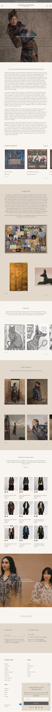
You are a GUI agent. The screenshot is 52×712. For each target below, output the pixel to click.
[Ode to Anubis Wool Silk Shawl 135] (26, 484)
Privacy (6, 692)
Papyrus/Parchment (35, 492)
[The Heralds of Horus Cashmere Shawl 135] (40, 508)
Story (28, 664)
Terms (5, 694)
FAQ (33, 634)
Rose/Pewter (7, 492)
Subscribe (36, 703)
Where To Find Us (31, 672)
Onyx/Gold (5, 492)
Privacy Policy (36, 695)
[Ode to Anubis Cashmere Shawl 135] (26, 508)
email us (45, 637)
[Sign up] (24, 635)
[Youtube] (36, 707)
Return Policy (7, 680)
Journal (29, 668)
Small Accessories (8, 672)
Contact (29, 674)
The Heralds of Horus (33, 172)
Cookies (6, 696)
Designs (6, 664)
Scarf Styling (30, 666)
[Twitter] (30, 707)
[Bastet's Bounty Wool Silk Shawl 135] (11, 484)
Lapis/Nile (20, 492)
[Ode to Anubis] (14, 159)
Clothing (6, 670)
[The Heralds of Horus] (37, 159)
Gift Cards (6, 676)
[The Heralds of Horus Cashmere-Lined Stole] (40, 532)
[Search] (47, 6)
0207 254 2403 (40, 639)
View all (46, 146)
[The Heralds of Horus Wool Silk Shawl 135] (40, 484)
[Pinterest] (41, 707)
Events (28, 676)
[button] (42, 178)
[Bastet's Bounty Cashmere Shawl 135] (11, 508)
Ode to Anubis (8, 172)
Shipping (6, 688)
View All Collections (26, 616)
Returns (6, 690)
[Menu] (2, 5)
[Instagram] (39, 707)
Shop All (26, 467)
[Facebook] (33, 707)
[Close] (48, 684)
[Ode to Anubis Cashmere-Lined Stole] (26, 532)
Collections (7, 666)
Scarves (6, 668)
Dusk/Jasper (37, 492)
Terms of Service (8, 678)
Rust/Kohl (22, 492)
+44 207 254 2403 (42, 641)
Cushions (6, 674)
